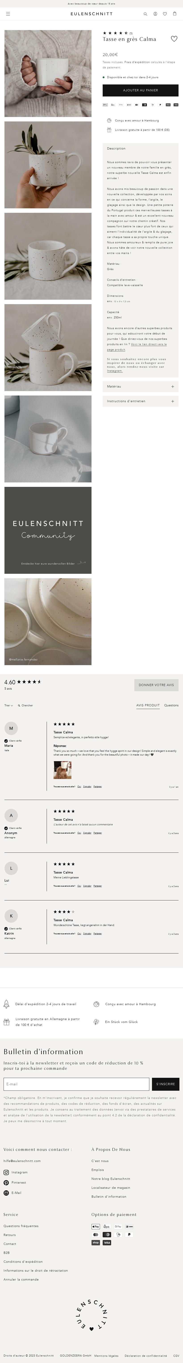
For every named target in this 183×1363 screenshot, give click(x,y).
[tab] (148, 706)
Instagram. (115, 371)
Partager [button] (98, 786)
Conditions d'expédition (23, 1262)
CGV (176, 1355)
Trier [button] (7, 705)
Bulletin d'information (109, 1197)
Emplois (98, 1170)
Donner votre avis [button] (156, 685)
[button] (145, 14)
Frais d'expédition (137, 62)
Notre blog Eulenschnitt (111, 1179)
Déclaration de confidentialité (146, 1355)
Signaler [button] (87, 786)
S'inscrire (165, 1084)
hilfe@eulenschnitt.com (22, 1161)
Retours (10, 1235)
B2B (7, 1253)
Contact (10, 1244)
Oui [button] (79, 786)
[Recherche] (145, 14)
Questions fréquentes (21, 1226)
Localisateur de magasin (111, 1188)
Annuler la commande (21, 1279)
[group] (27, 682)
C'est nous (100, 1161)
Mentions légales (106, 1355)
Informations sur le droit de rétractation (36, 1271)
